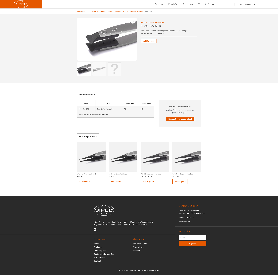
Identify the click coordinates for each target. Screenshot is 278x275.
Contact (97, 261)
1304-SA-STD (146, 177)
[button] (133, 22)
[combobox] (219, 4)
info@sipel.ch (184, 222)
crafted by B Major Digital (150, 270)
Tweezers (96, 11)
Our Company (100, 251)
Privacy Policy (139, 247)
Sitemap (136, 251)
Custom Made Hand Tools (104, 254)
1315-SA (112, 177)
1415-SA (80, 177)
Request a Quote (140, 244)
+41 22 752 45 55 (186, 217)
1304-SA (175, 177)
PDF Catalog (99, 258)
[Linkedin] (95, 229)
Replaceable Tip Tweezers (111, 11)
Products (86, 11)
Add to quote (148, 41)
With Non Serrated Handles (133, 11)
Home (79, 11)
